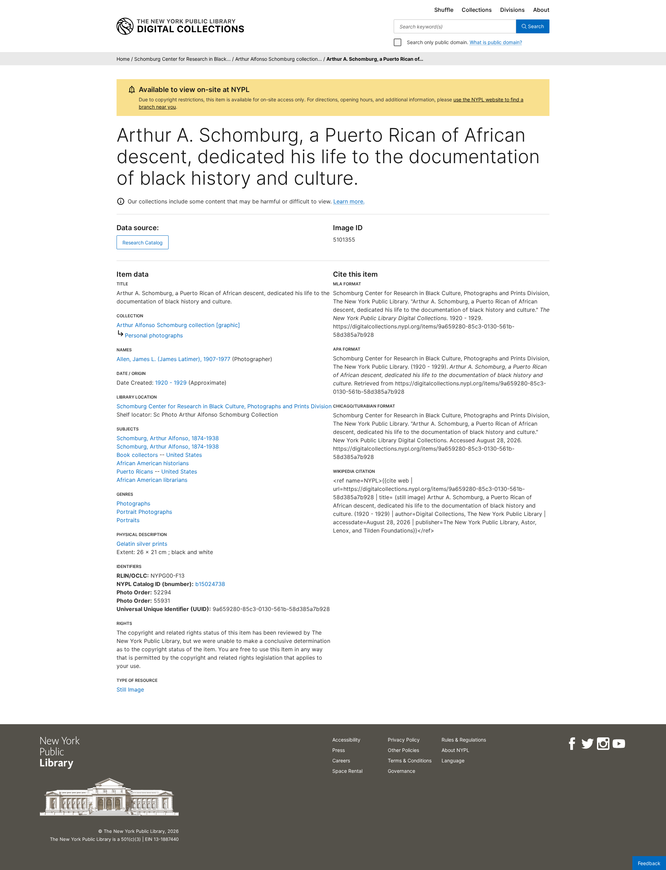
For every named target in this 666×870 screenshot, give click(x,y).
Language (453, 760)
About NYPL (455, 750)
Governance (401, 771)
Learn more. (349, 201)
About (541, 9)
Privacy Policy (404, 740)
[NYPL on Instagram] (602, 744)
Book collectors (137, 454)
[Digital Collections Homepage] (180, 26)
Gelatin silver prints (142, 543)
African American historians (153, 463)
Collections (477, 9)
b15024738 (210, 583)
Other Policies (403, 750)
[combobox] (455, 26)
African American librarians (152, 479)
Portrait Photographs (144, 511)
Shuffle (443, 9)
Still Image (130, 689)
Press (338, 750)
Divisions (512, 9)
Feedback (649, 863)
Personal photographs (154, 335)
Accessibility (346, 740)
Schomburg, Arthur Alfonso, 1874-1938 (168, 438)
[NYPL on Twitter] (587, 744)
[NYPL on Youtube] (618, 744)
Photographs (133, 503)
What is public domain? (496, 42)
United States (184, 454)
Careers (341, 760)
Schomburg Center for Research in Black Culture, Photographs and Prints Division (224, 406)
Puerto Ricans (135, 471)
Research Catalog (142, 242)
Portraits (128, 520)
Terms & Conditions (410, 760)
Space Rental (347, 771)
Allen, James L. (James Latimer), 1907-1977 (173, 358)
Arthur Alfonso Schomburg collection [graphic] (178, 324)
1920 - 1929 (171, 382)
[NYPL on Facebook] (571, 744)
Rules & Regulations (464, 740)
